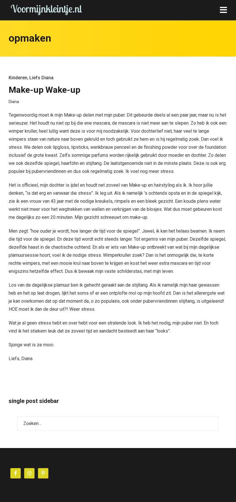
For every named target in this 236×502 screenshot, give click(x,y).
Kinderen (18, 77)
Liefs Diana (41, 77)
